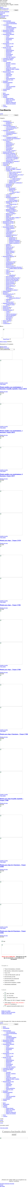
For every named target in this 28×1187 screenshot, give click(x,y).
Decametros (9, 185)
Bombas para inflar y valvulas (13, 169)
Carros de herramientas (11, 23)
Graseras (8, 66)
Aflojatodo (11, 208)
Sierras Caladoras (10, 251)
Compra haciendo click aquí (14, 1133)
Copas (7, 37)
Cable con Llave (13, 173)
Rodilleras (8, 70)
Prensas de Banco (10, 281)
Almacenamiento (7, 125)
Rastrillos (8, 123)
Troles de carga (9, 79)
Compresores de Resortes (12, 157)
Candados (8, 170)
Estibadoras (8, 75)
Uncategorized (6, 323)
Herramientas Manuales (8, 256)
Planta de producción (11, 102)
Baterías (5, 135)
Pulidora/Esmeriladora (14, 240)
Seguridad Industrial (7, 310)
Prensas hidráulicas (10, 78)
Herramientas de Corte (8, 223)
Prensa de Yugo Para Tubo (12, 279)
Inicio (1, 341)
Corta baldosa (9, 232)
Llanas (7, 272)
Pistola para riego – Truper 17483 (10, 669)
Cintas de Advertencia (11, 314)
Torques (5, 322)
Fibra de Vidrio (15, 192)
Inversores (5, 292)
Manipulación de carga (8, 294)
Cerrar (1, 113)
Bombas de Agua (7, 139)
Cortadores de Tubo (10, 261)
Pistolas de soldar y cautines (12, 69)
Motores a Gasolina (10, 213)
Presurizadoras (9, 54)
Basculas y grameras (11, 63)
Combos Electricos (10, 231)
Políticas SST (9, 101)
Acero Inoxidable (10, 28)
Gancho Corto (12, 177)
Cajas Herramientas (10, 22)
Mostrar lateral (3, 346)
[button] (4, 383)
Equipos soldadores (7, 152)
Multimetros (9, 214)
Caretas (7, 83)
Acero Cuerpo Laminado (15, 172)
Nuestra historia (9, 98)
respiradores (9, 87)
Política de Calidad (10, 99)
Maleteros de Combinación (15, 182)
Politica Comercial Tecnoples (8, 1012)
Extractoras (8, 49)
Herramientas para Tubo (11, 201)
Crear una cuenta (4, 1127)
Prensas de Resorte (10, 283)
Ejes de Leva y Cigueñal (12, 158)
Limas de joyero (10, 271)
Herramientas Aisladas (8, 221)
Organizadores (9, 129)
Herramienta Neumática (11, 197)
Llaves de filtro (9, 160)
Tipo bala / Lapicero (10, 57)
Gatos (7, 77)
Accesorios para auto (11, 154)
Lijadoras (8, 244)
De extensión (12, 188)
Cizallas (8, 259)
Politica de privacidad (6, 1013)
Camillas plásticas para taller (15, 268)
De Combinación (13, 176)
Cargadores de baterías (11, 137)
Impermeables (9, 316)
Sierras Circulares (10, 252)
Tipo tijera (11, 190)
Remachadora (9, 288)
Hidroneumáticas (10, 50)
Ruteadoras (8, 249)
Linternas (8, 205)
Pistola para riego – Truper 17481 (10, 605)
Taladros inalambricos (14, 243)
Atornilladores (12, 237)
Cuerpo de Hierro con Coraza (16, 174)
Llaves (7, 41)
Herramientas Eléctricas (8, 227)
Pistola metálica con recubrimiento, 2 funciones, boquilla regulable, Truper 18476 (13, 387)
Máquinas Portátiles (10, 209)
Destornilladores (10, 38)
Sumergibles (9, 55)
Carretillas (8, 73)
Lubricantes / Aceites (11, 67)
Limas (7, 269)
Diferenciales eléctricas (14, 298)
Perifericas (8, 53)
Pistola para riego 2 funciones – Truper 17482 (14, 734)
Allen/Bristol (12, 275)
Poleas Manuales (10, 218)
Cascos (7, 85)
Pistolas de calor (10, 247)
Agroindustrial (6, 121)
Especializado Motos (8, 162)
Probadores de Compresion (12, 161)
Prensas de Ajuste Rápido (12, 280)
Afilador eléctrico (10, 228)
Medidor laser (12, 239)
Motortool (8, 245)
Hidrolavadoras (6, 291)
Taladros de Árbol (10, 304)
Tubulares (11, 193)
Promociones (6, 308)
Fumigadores (9, 122)
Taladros (8, 253)
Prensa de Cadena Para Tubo (13, 277)
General (5, 165)
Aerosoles (8, 62)
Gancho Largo (12, 181)
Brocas (7, 45)
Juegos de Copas (10, 265)
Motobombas (9, 51)
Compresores (9, 184)
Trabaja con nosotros (11, 103)
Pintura (7, 216)
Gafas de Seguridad (10, 86)
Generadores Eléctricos (11, 235)
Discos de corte (9, 46)
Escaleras (8, 65)
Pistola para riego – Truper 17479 (10, 540)
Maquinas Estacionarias (8, 303)
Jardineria (8, 202)
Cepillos (8, 229)
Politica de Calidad (5, 1011)
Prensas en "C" (9, 284)
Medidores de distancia (11, 210)
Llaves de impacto (13, 200)
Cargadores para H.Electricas (13, 138)
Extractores (5, 164)
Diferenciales (9, 74)
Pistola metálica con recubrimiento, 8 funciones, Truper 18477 (11, 475)
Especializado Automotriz (9, 153)
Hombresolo (9, 39)
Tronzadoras (9, 255)
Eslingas (8, 194)
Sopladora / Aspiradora (14, 241)
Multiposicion (12, 189)
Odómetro (11, 212)
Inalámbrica (8, 32)
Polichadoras (9, 248)
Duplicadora (9, 233)
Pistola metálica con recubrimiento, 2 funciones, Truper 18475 (11, 431)
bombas (8, 141)
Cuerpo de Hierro (16, 178)
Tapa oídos (8, 319)
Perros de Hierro (10, 276)
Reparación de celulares (11, 289)
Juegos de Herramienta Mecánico (14, 267)
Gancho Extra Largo (14, 180)
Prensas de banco (7, 307)
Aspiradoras (9, 26)
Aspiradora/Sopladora (11, 27)
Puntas (7, 42)
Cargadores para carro (11, 156)
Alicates (8, 35)
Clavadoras (11, 198)
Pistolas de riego (13, 204)
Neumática (5, 306)
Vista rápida (3, 384)
